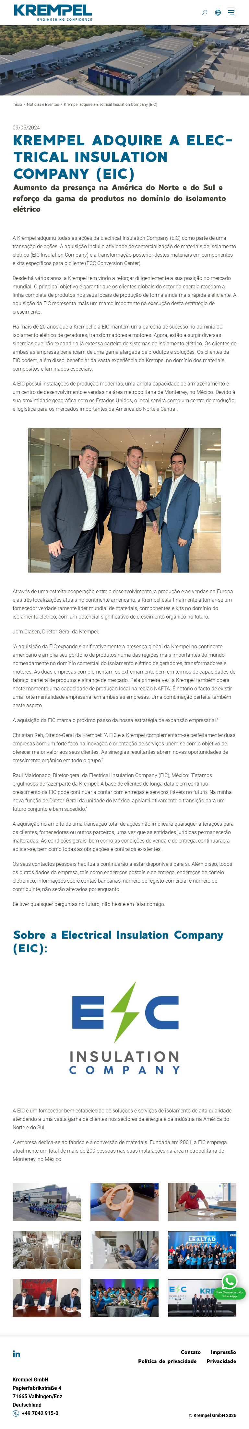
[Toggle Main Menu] (231, 12)
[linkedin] (16, 1354)
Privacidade (221, 1361)
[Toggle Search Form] (204, 12)
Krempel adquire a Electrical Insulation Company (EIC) (110, 104)
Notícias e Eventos (43, 104)
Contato (191, 1352)
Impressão (223, 1352)
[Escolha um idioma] (217, 12)
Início (17, 104)
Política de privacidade (167, 1361)
